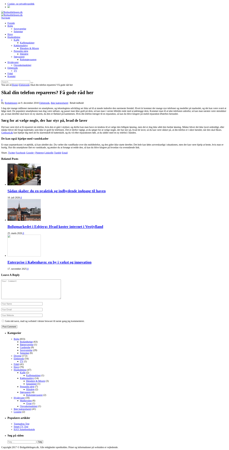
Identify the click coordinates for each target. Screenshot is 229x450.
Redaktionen (11, 103)
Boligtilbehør (26, 341)
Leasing (17, 411)
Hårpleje (24, 54)
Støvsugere (19, 56)
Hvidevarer (13, 62)
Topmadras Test (21, 423)
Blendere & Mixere (29, 48)
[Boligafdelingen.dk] (12, 12)
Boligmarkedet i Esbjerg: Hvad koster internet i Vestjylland (55, 227)
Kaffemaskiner (27, 42)
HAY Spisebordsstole (24, 429)
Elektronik (12, 68)
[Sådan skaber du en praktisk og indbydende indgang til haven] (24, 184)
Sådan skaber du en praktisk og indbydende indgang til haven (56, 191)
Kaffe (16, 40)
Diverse (17, 355)
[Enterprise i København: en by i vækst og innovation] (24, 255)
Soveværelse (20, 28)
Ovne (29, 403)
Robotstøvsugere (28, 59)
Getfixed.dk (7, 132)
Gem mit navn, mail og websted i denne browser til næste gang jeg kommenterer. (44, 321)
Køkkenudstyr (21, 45)
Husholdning (13, 37)
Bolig (10, 26)
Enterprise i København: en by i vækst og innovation (49, 262)
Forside (11, 23)
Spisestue (18, 31)
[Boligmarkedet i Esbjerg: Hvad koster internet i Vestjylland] (24, 220)
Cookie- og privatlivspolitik (20, 3)
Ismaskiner (31, 383)
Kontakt (11, 76)
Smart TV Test (21, 426)
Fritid (10, 73)
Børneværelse (26, 344)
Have (10, 34)
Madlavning (26, 400)
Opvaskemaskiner (22, 65)
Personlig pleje (21, 51)
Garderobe (25, 347)
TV (15, 70)
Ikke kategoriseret (59, 103)
